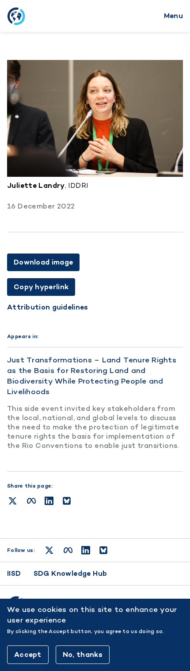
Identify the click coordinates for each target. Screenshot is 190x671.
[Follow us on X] (49, 550)
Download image (43, 262)
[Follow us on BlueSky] (103, 550)
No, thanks (83, 654)
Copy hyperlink (41, 286)
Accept (28, 654)
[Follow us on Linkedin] (85, 550)
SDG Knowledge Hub (70, 573)
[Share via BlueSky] (66, 500)
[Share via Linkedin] (49, 500)
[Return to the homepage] (16, 16)
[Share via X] (12, 500)
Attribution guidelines (47, 307)
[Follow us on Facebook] (68, 550)
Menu (173, 15)
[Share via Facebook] (31, 500)
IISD (14, 573)
